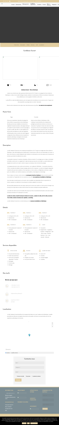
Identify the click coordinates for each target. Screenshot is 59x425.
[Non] (57, 420)
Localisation (41, 45)
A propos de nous (8, 408)
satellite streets (14, 352)
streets (8, 352)
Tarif (37, 45)
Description (22, 45)
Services (32, 45)
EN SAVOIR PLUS (34, 423)
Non (28, 423)
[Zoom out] (52, 325)
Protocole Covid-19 (9, 404)
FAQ (6, 410)
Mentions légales (8, 395)
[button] (29, 335)
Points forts (16, 45)
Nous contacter (8, 406)
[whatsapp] (5, 1)
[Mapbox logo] (8, 349)
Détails (28, 45)
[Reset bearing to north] (52, 326)
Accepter (24, 423)
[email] (9, 1)
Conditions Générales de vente (10, 398)
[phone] (7, 1)
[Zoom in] (52, 323)
